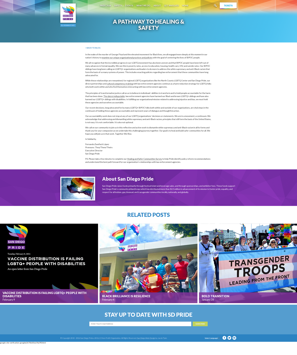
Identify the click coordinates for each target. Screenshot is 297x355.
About (157, 5)
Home (185, 5)
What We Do (143, 5)
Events (129, 5)
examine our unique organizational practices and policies (127, 57)
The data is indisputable (114, 96)
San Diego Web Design (146, 338)
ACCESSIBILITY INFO (68, 25)
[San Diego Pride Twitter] (229, 338)
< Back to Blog (92, 48)
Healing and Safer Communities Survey (144, 159)
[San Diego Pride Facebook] (224, 338)
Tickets (228, 5)
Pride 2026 (105, 5)
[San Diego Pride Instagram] (234, 338)
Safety (118, 5)
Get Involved (171, 5)
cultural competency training (120, 83)
